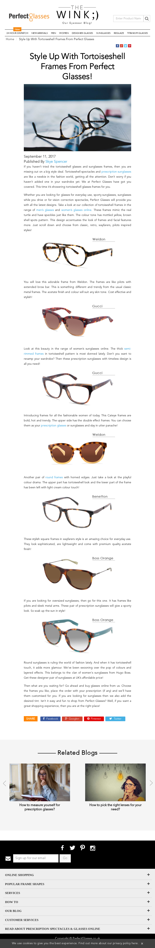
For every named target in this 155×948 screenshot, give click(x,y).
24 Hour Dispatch (17, 32)
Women (64, 33)
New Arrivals (39, 33)
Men (53, 33)
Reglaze (119, 33)
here (135, 943)
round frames (54, 477)
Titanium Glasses (137, 33)
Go (65, 858)
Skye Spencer (56, 162)
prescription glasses (53, 425)
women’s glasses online (76, 210)
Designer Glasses (82, 33)
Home (10, 39)
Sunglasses (103, 33)
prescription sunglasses (116, 171)
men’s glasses (45, 210)
